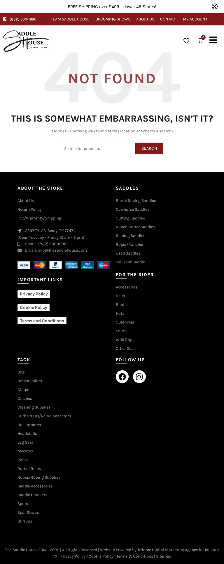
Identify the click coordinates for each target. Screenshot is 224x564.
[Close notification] (214, 6)
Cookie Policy (101, 556)
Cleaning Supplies (34, 407)
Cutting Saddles (130, 218)
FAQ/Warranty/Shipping (39, 218)
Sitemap (164, 556)
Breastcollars (30, 381)
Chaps (23, 390)
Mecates (25, 451)
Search (149, 148)
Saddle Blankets (32, 495)
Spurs (23, 504)
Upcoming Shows (112, 19)
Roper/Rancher (130, 245)
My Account (195, 19)
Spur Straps (28, 513)
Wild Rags (125, 340)
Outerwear (125, 322)
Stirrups (25, 521)
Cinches (25, 399)
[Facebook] (122, 376)
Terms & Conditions (134, 556)
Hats (120, 314)
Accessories (126, 287)
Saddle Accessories (35, 486)
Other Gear (125, 349)
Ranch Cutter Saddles (135, 227)
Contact (168, 19)
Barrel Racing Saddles (136, 201)
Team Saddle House (70, 19)
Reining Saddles (130, 236)
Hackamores (29, 425)
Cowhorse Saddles (132, 209)
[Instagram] (139, 376)
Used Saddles (128, 253)
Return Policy (30, 209)
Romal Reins (29, 469)
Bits (21, 372)
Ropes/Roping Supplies (39, 477)
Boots (121, 305)
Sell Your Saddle (130, 262)
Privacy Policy (73, 556)
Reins (23, 460)
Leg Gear (25, 442)
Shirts (121, 331)
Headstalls (27, 434)
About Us (145, 19)
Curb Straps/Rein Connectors (44, 416)
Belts (120, 296)
